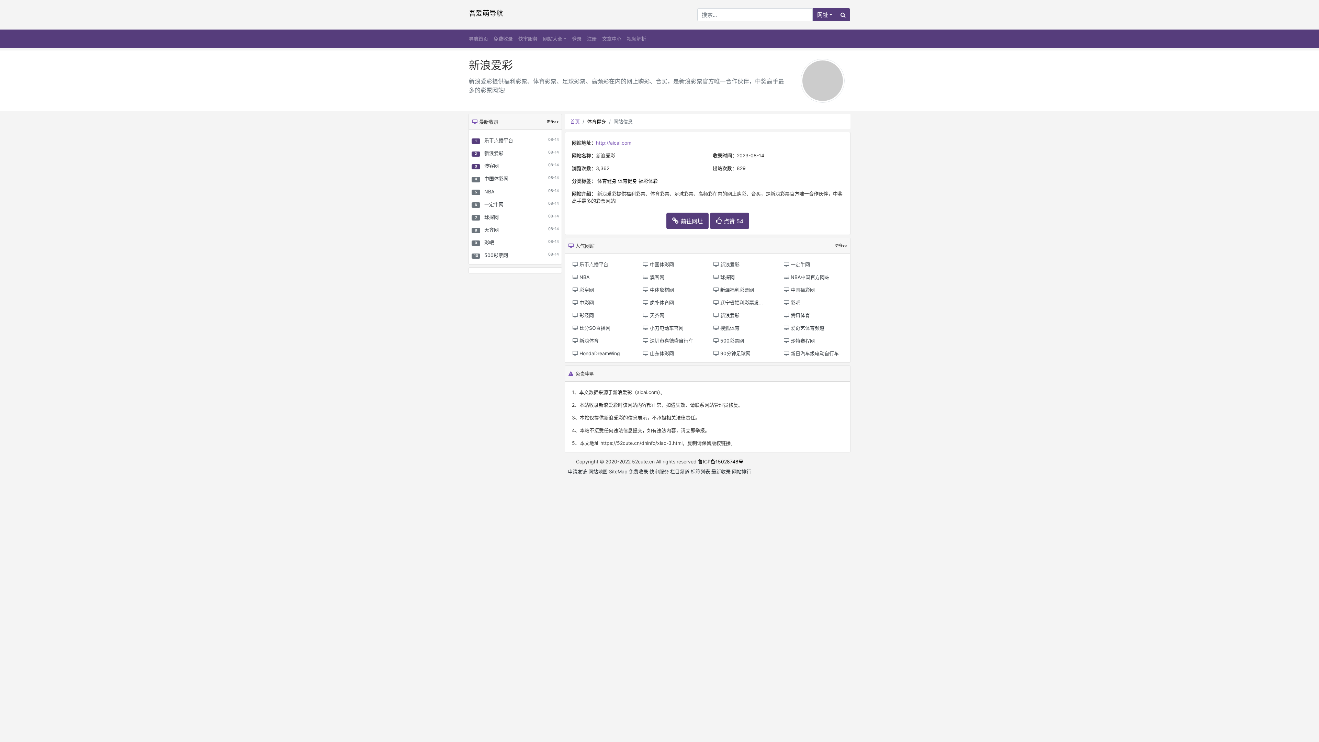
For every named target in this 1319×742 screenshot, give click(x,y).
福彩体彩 (648, 181)
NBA (489, 191)
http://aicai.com (613, 143)
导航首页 (478, 39)
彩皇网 (586, 290)
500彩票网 (496, 255)
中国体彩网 (496, 178)
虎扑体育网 (661, 302)
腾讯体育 (799, 315)
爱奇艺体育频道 (806, 328)
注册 (592, 39)
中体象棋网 (661, 290)
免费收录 (503, 39)
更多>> (552, 121)
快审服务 (528, 39)
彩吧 (489, 242)
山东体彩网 (661, 353)
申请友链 (577, 471)
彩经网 (586, 315)
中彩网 (586, 302)
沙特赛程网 (802, 341)
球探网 (491, 217)
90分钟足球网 (735, 353)
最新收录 (721, 471)
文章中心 (611, 39)
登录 (577, 39)
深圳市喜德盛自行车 (671, 341)
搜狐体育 (729, 328)
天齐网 (491, 230)
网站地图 (598, 471)
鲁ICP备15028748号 (720, 461)
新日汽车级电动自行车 (814, 353)
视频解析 (636, 39)
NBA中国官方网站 (809, 277)
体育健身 (596, 121)
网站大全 (552, 39)
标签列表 (700, 471)
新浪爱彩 (494, 153)
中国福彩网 (802, 290)
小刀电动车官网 (666, 328)
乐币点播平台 (498, 140)
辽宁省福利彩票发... (741, 302)
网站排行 (741, 471)
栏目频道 (679, 471)
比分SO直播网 (594, 328)
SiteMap (618, 471)
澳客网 (491, 166)
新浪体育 (588, 341)
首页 (575, 121)
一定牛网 (494, 204)
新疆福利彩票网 (736, 290)
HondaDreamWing (599, 353)
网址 (822, 14)
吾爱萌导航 (486, 13)
